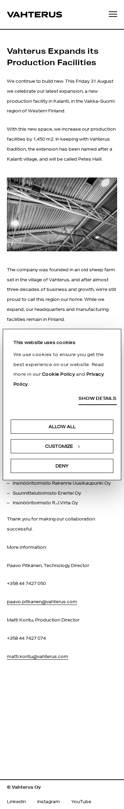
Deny (62, 465)
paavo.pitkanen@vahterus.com (42, 601)
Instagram (48, 801)
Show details (97, 398)
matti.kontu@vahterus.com (37, 656)
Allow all (62, 426)
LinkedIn (16, 801)
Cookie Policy (58, 374)
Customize (59, 446)
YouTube (81, 801)
